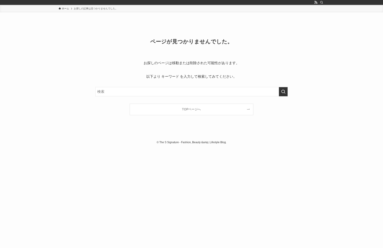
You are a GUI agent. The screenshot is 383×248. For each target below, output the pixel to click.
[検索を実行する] (283, 91)
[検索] (321, 2)
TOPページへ (191, 109)
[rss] (316, 2)
